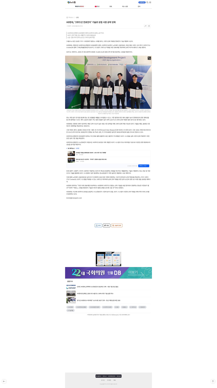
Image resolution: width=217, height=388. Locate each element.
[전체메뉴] (150, 2)
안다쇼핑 (119, 376)
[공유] (149, 26)
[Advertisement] (108, 330)
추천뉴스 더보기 (143, 165)
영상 (98, 6)
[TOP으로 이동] (213, 381)
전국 (139, 6)
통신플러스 (98, 376)
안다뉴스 (105, 376)
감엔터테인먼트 (111, 376)
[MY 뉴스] (142, 2)
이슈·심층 (125, 6)
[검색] (147, 2)
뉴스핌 (71, 2)
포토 (111, 6)
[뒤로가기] (4, 381)
